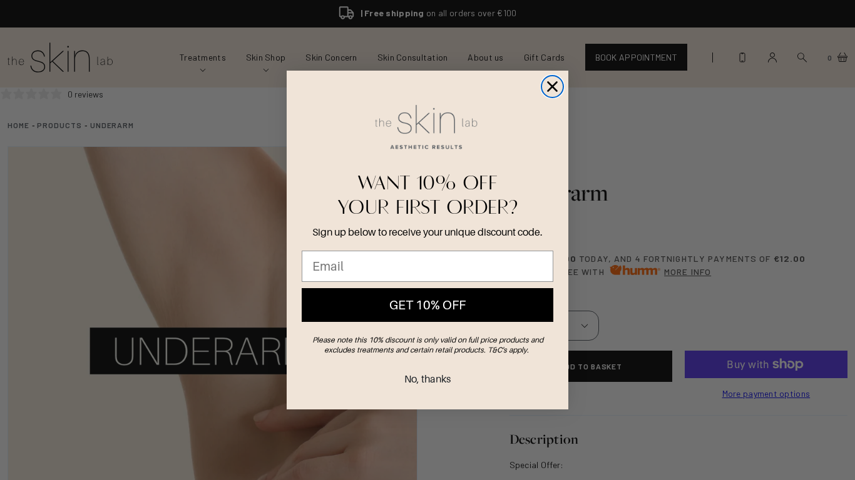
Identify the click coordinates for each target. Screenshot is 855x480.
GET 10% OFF (427, 305)
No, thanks (427, 378)
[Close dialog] (552, 87)
